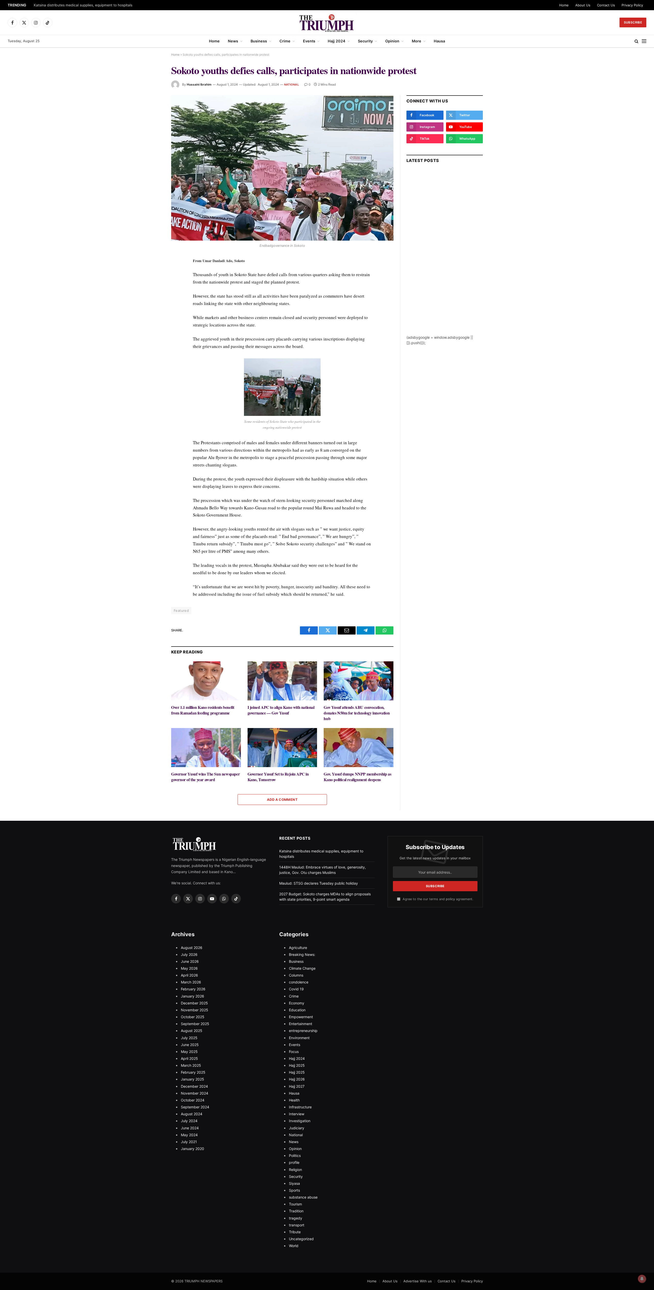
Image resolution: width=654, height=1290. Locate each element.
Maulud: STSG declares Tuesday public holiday (318, 883)
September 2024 (195, 1107)
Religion (295, 1169)
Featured (181, 610)
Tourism (295, 1204)
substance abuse (303, 1197)
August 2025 (191, 1030)
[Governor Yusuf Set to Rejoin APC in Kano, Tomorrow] (282, 747)
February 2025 (193, 1072)
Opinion (392, 41)
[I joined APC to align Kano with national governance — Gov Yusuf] (282, 680)
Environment (299, 1038)
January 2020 (192, 1148)
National (291, 84)
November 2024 (194, 1093)
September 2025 (195, 1024)
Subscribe (633, 22)
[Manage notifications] (642, 1279)
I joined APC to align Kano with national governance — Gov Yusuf (281, 710)
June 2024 (190, 1128)
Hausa (439, 41)
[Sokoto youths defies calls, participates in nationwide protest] (282, 168)
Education (297, 1010)
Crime (284, 41)
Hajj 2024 (336, 41)
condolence (298, 982)
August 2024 (191, 1114)
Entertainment (300, 1024)
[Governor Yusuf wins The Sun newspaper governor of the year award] (206, 747)
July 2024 (189, 1121)
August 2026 (191, 947)
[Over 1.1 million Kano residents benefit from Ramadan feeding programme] (206, 680)
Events (309, 41)
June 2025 (190, 1044)
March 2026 (191, 982)
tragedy (295, 1218)
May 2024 (189, 1135)
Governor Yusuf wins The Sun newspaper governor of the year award (205, 776)
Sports (294, 1190)
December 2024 (194, 1086)
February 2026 (193, 989)
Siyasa (294, 1183)
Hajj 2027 (297, 1086)
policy (450, 899)
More (416, 41)
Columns (296, 975)
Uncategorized (301, 1239)
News (233, 41)
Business (259, 41)
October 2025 (192, 1017)
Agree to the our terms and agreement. (437, 899)
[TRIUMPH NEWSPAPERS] (327, 22)
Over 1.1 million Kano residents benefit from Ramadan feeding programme (202, 710)
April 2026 (189, 975)
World (293, 1246)
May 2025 (189, 1051)
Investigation (299, 1121)
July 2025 (189, 1038)
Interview (296, 1114)
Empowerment (301, 1017)
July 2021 (189, 1142)
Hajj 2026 (297, 1079)
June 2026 (190, 961)
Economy (296, 1003)
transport (296, 1225)
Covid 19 (296, 989)
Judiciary (296, 1128)
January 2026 (192, 996)
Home (564, 5)
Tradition (296, 1211)
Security (365, 41)
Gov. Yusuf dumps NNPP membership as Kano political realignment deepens (357, 776)
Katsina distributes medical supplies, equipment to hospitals (83, 5)
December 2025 (194, 1003)
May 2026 (189, 968)
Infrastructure (300, 1107)
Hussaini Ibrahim (199, 84)
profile (294, 1162)
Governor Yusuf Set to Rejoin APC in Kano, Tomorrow (278, 776)
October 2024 (192, 1100)
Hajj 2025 (297, 1065)
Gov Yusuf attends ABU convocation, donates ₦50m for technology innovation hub (357, 713)
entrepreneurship (303, 1030)
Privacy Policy (632, 5)
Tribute (295, 1232)
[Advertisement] (444, 258)
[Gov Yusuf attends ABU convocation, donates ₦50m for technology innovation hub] (358, 680)
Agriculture (298, 947)
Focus (294, 1051)
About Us (582, 5)
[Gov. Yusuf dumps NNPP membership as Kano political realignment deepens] (358, 747)
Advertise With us (417, 1281)
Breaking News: (302, 954)
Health (294, 1100)
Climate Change (302, 968)
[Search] (636, 41)
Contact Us (606, 5)
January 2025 (192, 1079)
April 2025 (189, 1058)
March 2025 (191, 1065)
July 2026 (189, 954)
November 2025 (194, 1010)
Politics (295, 1155)
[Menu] (644, 41)
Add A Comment (282, 800)
